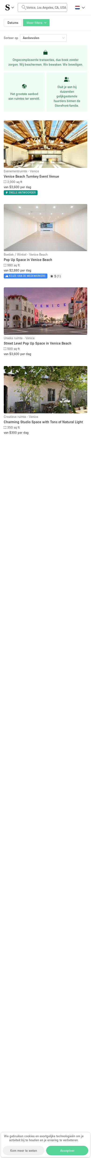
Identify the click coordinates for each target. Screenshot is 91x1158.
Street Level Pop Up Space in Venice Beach (37, 343)
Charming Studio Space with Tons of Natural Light (43, 422)
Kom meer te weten (23, 1150)
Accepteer (67, 1150)
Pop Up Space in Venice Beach (28, 259)
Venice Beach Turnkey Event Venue (31, 176)
